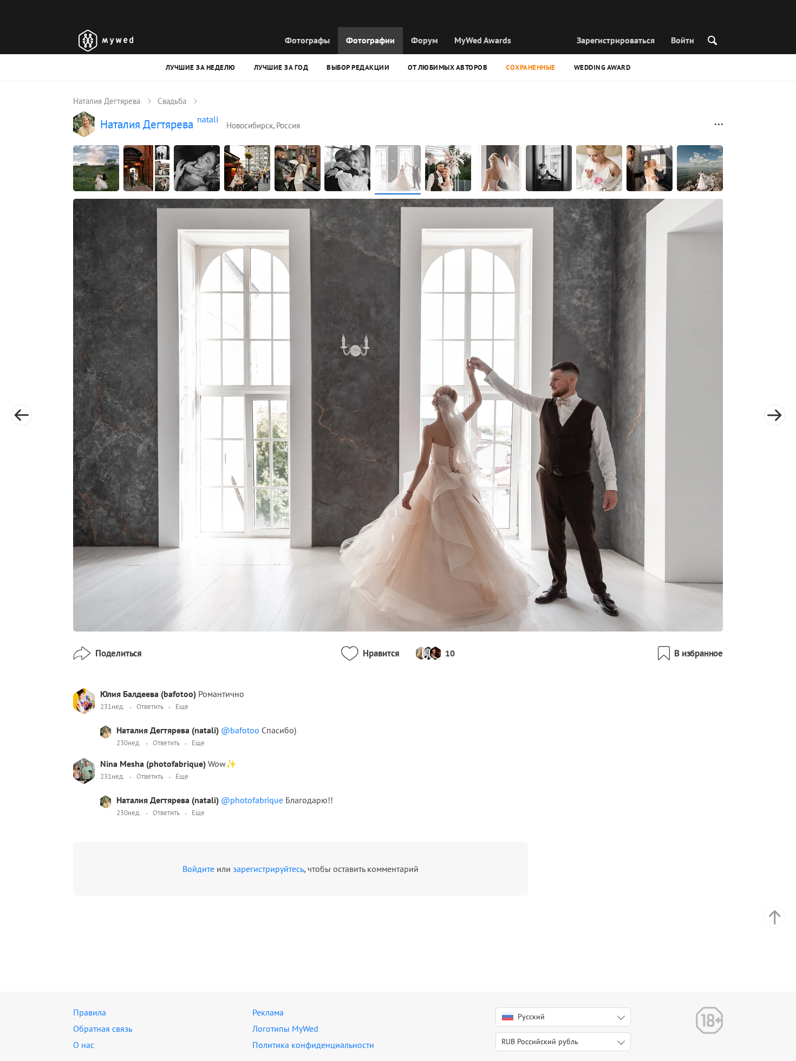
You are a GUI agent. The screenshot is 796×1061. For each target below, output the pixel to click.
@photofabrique (253, 800)
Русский (531, 1016)
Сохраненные (531, 67)
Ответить (150, 706)
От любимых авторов (447, 67)
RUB (539, 1041)
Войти (682, 40)
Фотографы (307, 40)
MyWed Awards (482, 40)
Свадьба (172, 101)
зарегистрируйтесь (268, 868)
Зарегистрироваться (616, 40)
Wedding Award (602, 67)
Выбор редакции (358, 67)
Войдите (198, 868)
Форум (424, 40)
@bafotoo (241, 730)
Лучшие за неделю (201, 67)
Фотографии (370, 40)
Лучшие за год (281, 67)
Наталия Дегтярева (106, 101)
